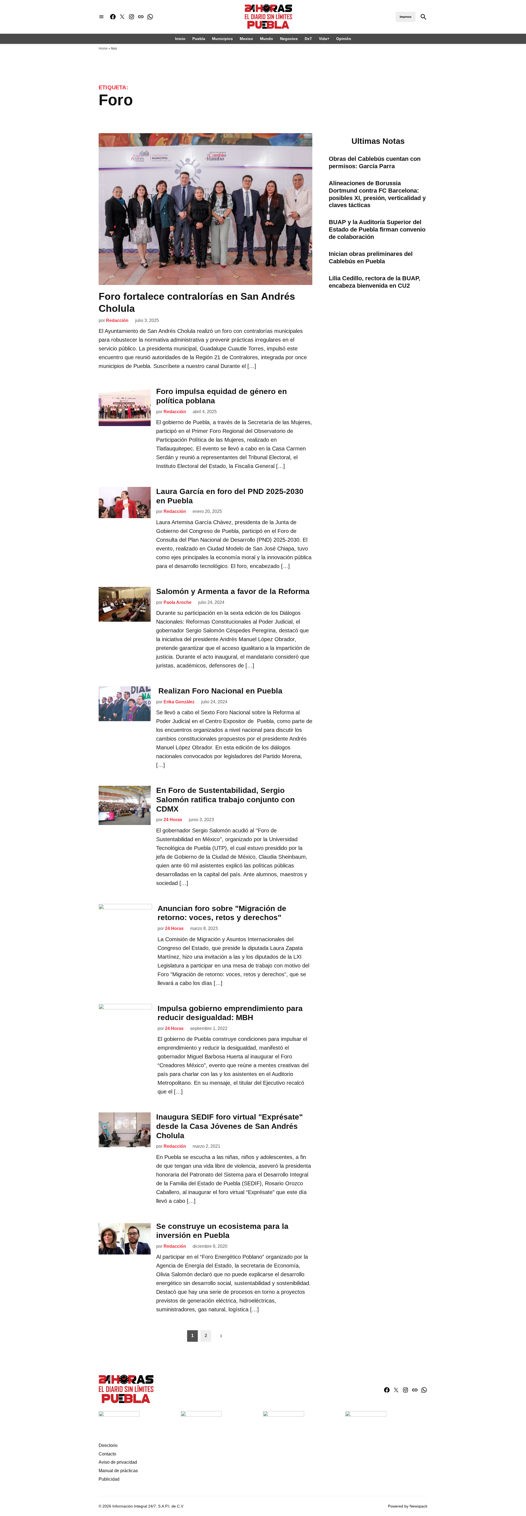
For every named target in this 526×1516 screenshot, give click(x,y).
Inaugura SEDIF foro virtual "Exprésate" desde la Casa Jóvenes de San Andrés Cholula (229, 1126)
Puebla (198, 38)
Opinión (343, 38)
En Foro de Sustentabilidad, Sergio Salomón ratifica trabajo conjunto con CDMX (225, 799)
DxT (308, 38)
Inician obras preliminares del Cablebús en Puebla (371, 257)
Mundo (266, 38)
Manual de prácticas (118, 1470)
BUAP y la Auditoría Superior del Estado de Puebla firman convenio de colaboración (377, 229)
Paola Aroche (177, 602)
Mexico (246, 38)
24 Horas (173, 819)
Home (103, 48)
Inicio (180, 38)
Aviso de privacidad (118, 1462)
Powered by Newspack (407, 1506)
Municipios (222, 38)
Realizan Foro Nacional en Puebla (219, 691)
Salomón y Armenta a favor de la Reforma (233, 591)
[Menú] (101, 16)
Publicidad (109, 1479)
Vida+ (324, 38)
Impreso (405, 16)
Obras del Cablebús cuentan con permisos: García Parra (375, 162)
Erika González (179, 702)
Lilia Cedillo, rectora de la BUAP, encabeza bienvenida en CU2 (374, 282)
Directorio (108, 1445)
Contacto (107, 1454)
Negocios (289, 38)
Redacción (117, 320)
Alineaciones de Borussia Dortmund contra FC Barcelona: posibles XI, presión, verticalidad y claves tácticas (377, 194)
